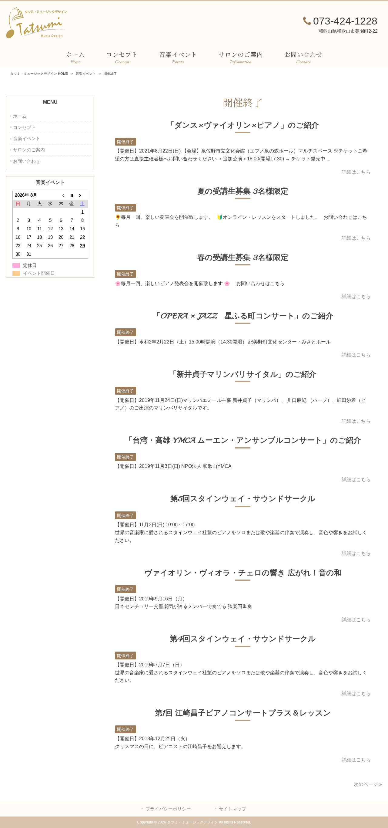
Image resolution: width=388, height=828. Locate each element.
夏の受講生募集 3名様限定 (242, 191)
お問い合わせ (26, 161)
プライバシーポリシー (168, 809)
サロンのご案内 (29, 149)
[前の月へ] (60, 195)
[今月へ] (71, 195)
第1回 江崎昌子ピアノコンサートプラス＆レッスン (243, 713)
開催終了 (125, 141)
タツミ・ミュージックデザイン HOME (39, 73)
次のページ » (368, 784)
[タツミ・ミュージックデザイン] (36, 36)
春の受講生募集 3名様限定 (242, 257)
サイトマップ (232, 809)
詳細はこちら (356, 172)
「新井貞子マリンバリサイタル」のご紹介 (242, 374)
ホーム (20, 116)
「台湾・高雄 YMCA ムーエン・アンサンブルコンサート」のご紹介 (243, 440)
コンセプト (24, 127)
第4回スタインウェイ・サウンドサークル (243, 639)
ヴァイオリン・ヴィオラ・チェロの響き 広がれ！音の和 (243, 573)
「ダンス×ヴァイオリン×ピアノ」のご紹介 (243, 125)
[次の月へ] (82, 195)
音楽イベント (86, 73)
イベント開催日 (39, 273)
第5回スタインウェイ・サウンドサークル (243, 499)
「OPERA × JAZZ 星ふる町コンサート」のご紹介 (243, 316)
